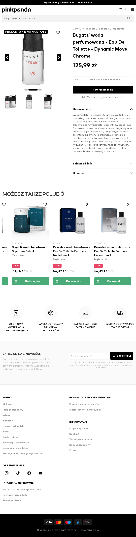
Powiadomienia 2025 (15, 495)
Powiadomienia (12, 500)
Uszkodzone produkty (15, 448)
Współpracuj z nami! (81, 439)
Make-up (8, 404)
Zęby (6, 432)
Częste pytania (78, 428)
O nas (72, 450)
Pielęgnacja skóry (13, 410)
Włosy (6, 415)
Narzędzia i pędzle (13, 426)
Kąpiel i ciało (10, 437)
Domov (78, 29)
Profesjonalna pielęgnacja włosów (23, 453)
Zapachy (104, 29)
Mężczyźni (119, 29)
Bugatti (90, 29)
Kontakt (74, 434)
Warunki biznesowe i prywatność (22, 489)
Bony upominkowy (80, 445)
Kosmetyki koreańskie (16, 443)
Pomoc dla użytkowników (84, 404)
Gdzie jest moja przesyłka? (85, 410)
